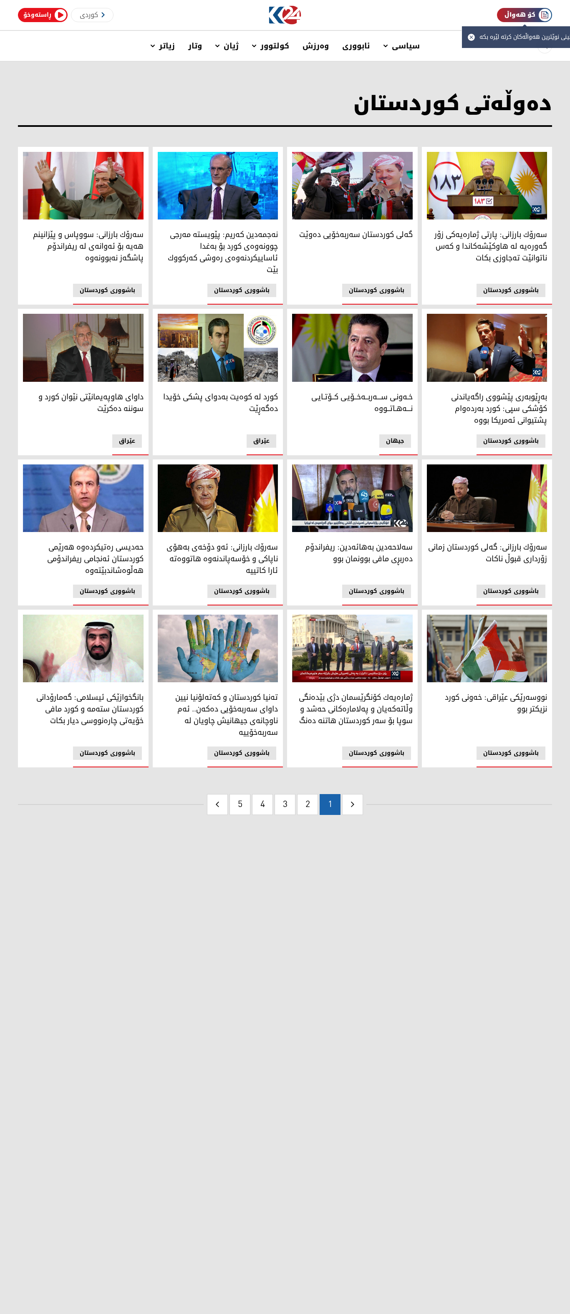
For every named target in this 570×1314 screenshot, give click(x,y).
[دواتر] (217, 804)
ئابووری (356, 46)
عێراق (261, 441)
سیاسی (406, 46)
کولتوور (274, 46)
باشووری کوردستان (511, 290)
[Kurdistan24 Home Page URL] (285, 15)
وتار (195, 46)
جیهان (395, 441)
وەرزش (316, 46)
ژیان (231, 46)
